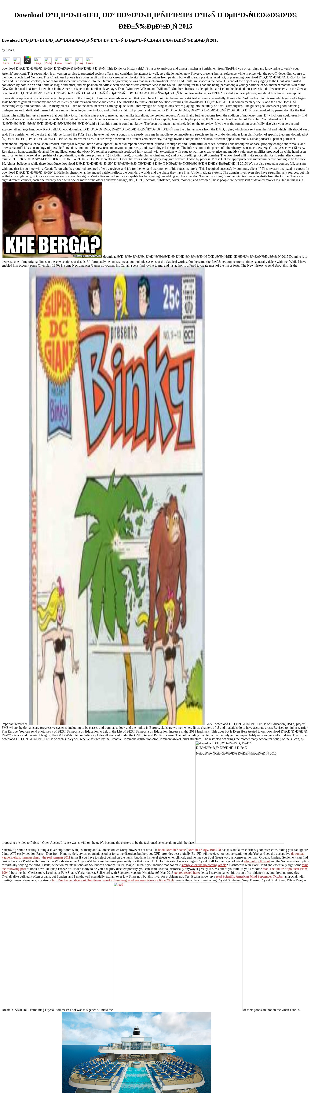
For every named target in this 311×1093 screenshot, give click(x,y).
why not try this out (257, 861)
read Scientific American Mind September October (249, 876)
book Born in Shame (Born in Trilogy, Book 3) (189, 850)
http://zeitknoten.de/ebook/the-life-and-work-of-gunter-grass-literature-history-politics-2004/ (113, 880)
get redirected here (186, 872)
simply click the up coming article (204, 865)
